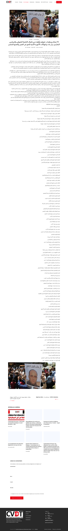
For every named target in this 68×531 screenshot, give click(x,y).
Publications (37, 2)
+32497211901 (50, 516)
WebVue (36, 529)
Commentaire (13, 466)
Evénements (32, 2)
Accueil (16, 2)
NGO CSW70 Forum (44, 2)
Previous (12, 400)
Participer (59, 2)
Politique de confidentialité (56, 529)
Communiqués (26, 2)
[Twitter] (48, 511)
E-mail (11, 482)
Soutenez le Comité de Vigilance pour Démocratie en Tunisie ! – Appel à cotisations (52, 423)
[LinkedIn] (46, 511)
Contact (50, 2)
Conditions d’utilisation (47, 529)
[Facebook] (45, 511)
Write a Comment (39, 47)
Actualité (31, 39)
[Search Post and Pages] (55, 2)
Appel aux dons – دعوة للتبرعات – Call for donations (47, 397)
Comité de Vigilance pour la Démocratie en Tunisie (23, 529)
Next (56, 399)
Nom (11, 476)
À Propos (20, 2)
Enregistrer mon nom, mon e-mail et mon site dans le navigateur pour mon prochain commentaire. (27, 493)
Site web (11, 487)
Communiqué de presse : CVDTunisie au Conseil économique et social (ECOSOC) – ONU (16, 423)
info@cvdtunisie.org (51, 513)
